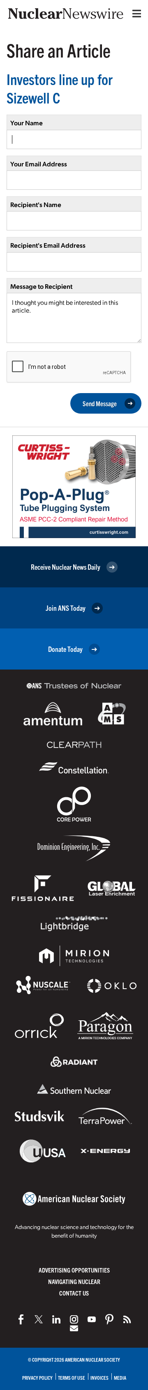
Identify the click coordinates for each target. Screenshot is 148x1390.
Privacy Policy (37, 1377)
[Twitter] (39, 1319)
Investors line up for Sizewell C (60, 87)
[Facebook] (21, 1319)
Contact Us (74, 1293)
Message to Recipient (41, 286)
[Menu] (135, 13)
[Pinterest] (109, 1319)
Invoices (99, 1377)
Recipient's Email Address (48, 245)
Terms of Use (71, 1377)
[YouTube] (92, 1319)
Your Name (26, 122)
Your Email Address (38, 163)
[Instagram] (74, 1319)
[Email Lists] (74, 1328)
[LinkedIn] (56, 1319)
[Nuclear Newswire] (127, 1319)
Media (120, 1377)
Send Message (100, 403)
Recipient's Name (35, 204)
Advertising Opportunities (74, 1270)
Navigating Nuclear (74, 1281)
